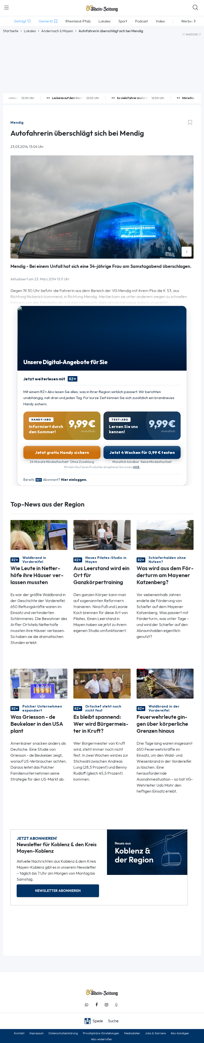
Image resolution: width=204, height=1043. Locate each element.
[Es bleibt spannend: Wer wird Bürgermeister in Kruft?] (101, 683)
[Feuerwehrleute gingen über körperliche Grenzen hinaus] (165, 683)
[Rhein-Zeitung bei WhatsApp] (86, 1004)
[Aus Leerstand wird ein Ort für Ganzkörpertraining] (101, 534)
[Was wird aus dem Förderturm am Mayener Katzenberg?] (165, 534)
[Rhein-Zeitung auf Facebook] (96, 1004)
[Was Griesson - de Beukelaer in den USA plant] (38, 683)
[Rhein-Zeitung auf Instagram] (106, 1004)
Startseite (10, 31)
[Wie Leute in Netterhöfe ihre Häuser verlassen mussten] (38, 534)
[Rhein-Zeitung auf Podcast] (116, 1004)
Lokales (30, 31)
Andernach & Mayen (57, 31)
